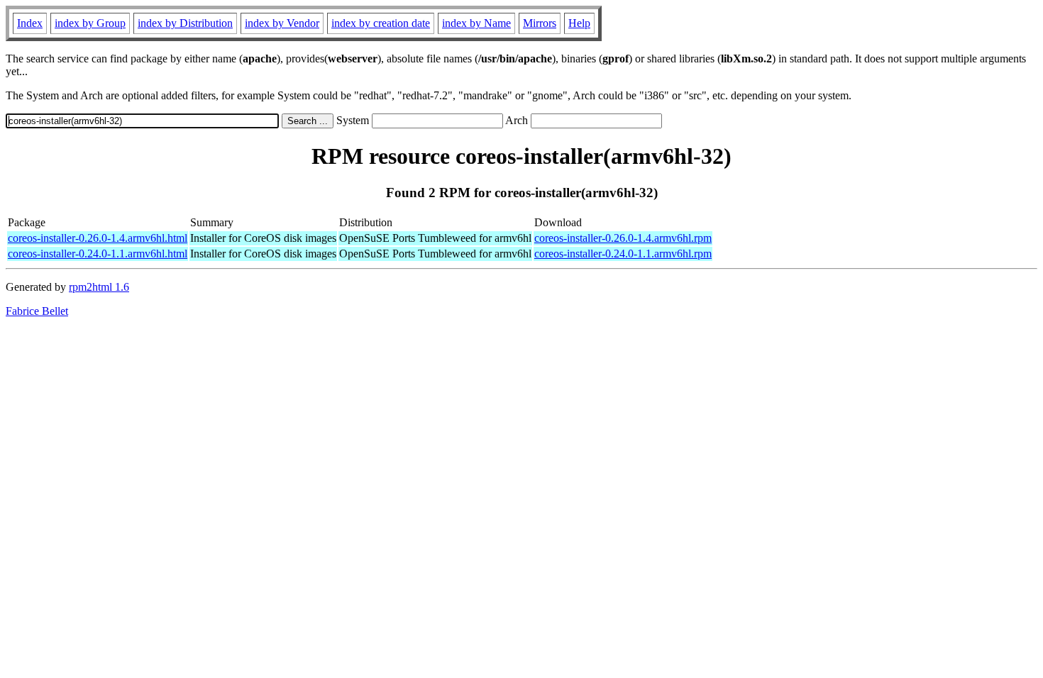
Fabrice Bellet (37, 311)
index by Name (476, 23)
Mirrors (539, 23)
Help (579, 23)
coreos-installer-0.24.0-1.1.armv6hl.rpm (623, 254)
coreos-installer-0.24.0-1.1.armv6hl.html (97, 254)
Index (30, 23)
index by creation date (380, 23)
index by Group (90, 23)
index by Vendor (282, 23)
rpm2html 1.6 (99, 287)
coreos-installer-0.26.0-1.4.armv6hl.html (97, 238)
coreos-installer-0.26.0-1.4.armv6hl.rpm (623, 238)
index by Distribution (185, 23)
